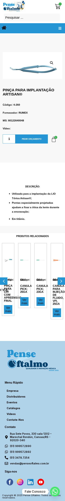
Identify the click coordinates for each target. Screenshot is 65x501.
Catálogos (13, 408)
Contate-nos (15, 419)
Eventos (12, 402)
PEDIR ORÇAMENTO (32, 139)
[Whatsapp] (55, 491)
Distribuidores (16, 396)
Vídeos (11, 413)
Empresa (12, 390)
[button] (60, 28)
